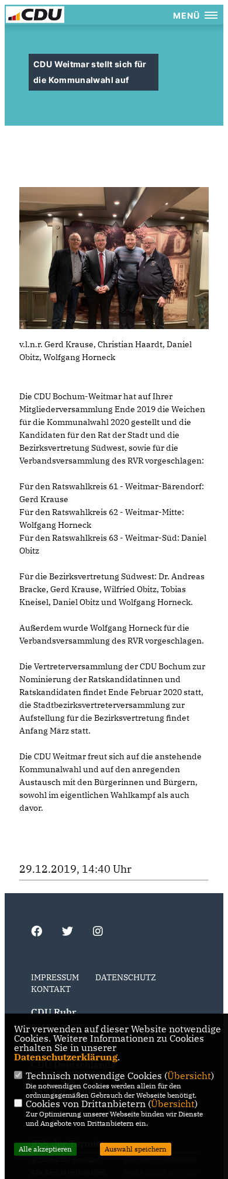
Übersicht (189, 1075)
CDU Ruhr (53, 1012)
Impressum (55, 977)
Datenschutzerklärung (66, 1057)
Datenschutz (125, 977)
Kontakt (51, 989)
